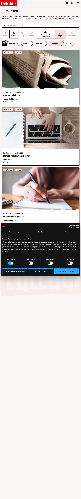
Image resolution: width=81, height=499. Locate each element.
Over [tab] (67, 232)
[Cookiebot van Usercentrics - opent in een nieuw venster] (70, 226)
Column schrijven (11, 95)
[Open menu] (77, 3)
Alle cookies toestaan (66, 271)
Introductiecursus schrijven (16, 156)
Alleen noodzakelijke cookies (15, 271)
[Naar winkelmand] (66, 3)
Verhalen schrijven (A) (13, 216)
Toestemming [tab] (14, 232)
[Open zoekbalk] (72, 3)
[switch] (30, 263)
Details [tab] (40, 232)
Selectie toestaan (40, 271)
